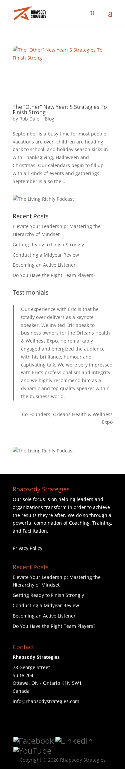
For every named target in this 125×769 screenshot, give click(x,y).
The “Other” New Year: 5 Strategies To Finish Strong (60, 109)
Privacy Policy (27, 548)
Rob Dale (29, 119)
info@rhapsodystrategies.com (46, 701)
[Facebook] (34, 740)
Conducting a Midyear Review (46, 255)
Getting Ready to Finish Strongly (48, 244)
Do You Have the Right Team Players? (54, 275)
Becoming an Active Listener (44, 265)
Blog (49, 119)
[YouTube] (32, 750)
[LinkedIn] (74, 740)
